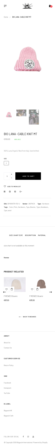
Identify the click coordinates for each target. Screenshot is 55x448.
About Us (7, 342)
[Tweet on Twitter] (10, 191)
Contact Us (8, 348)
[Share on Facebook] (5, 191)
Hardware (21, 207)
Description (30, 235)
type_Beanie (31, 207)
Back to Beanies (29, 317)
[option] (27, 59)
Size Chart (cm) (16, 235)
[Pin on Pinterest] (15, 191)
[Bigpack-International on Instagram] (28, 436)
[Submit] (11, 289)
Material (42, 235)
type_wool (7, 210)
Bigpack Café (8, 416)
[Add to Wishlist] (6, 289)
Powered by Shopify (40, 442)
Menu (6, 6)
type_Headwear (42, 207)
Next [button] (47, 71)
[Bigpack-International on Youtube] (33, 436)
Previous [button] (7, 71)
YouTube (7, 393)
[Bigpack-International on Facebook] (23, 436)
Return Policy (8, 365)
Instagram (7, 388)
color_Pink (13, 207)
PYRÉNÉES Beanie (11, 296)
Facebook (7, 383)
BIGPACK (32, 204)
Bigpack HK (8, 410)
